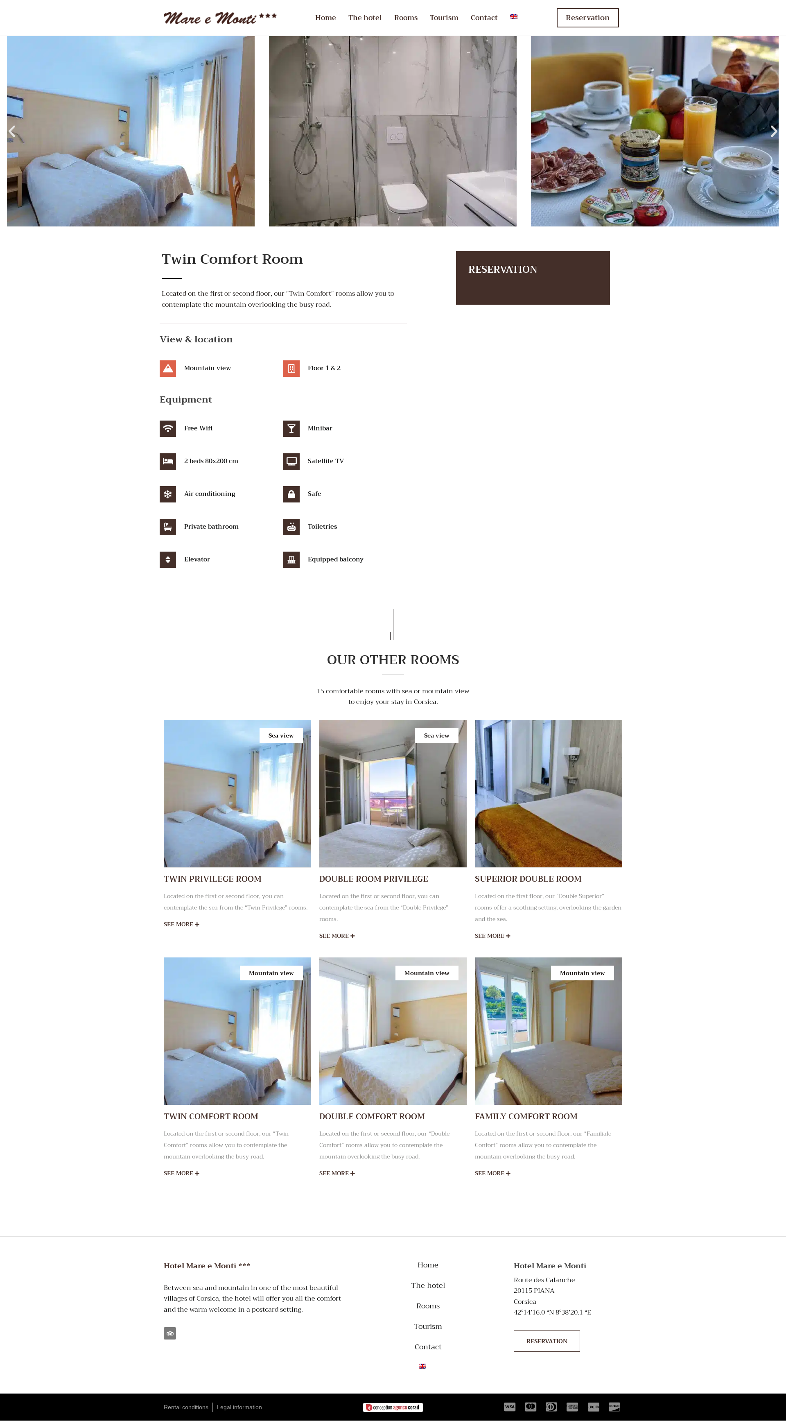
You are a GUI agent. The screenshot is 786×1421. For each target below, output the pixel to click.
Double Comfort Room (372, 1116)
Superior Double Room (528, 879)
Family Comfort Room (526, 1116)
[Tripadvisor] (170, 1334)
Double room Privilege (373, 879)
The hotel (365, 18)
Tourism (444, 18)
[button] (12, 131)
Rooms (406, 18)
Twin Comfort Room (211, 1116)
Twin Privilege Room (213, 879)
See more (179, 924)
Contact (484, 18)
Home (325, 18)
